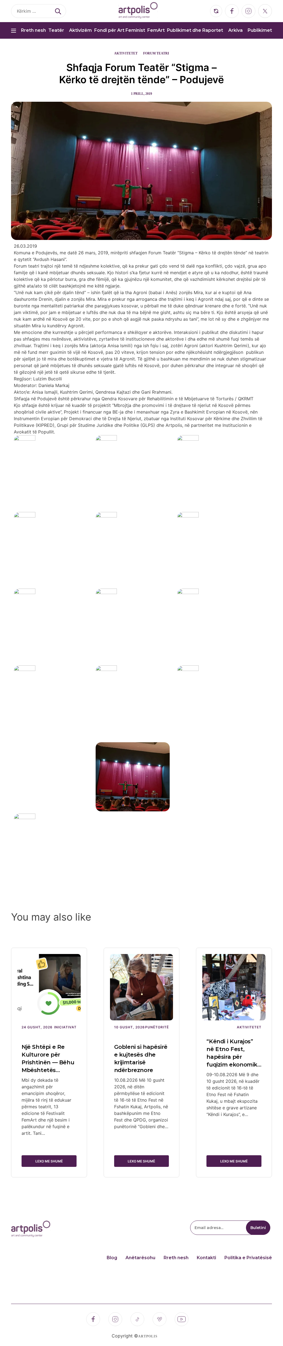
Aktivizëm (80, 30)
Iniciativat (65, 1027)
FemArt (156, 30)
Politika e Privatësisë (248, 1257)
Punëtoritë (157, 1027)
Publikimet (260, 30)
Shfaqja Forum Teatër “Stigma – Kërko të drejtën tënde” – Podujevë (141, 73)
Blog (112, 1257)
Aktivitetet (126, 53)
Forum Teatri (156, 53)
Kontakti (206, 1257)
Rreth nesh (33, 30)
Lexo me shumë (49, 1161)
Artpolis (148, 1336)
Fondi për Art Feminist (119, 30)
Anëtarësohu (140, 1257)
